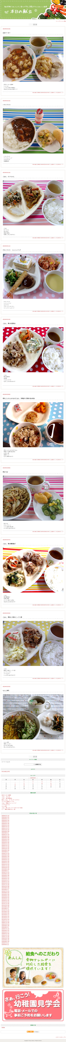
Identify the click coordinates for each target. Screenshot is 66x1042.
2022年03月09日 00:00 (44, 459)
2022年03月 (33, 778)
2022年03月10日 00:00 (44, 386)
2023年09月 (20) (5, 869)
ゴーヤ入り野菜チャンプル (8, 801)
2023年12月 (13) (5, 864)
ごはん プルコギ (6, 796)
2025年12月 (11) (5, 826)
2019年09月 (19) (5, 939)
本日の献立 (35, 92)
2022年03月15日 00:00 (44, 164)
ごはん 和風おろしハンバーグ (9, 803)
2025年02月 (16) (5, 842)
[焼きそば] (33, 498)
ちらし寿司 (6, 690)
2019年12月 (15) (5, 935)
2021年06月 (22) (5, 911)
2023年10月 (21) (5, 867)
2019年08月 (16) (5, 941)
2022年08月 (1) (5, 889)
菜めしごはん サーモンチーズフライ (10, 799)
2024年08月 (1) (5, 851)
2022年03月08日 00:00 (44, 531)
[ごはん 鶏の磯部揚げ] (33, 570)
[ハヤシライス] (33, 131)
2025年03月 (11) (5, 840)
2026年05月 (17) (5, 818)
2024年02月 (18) (5, 861)
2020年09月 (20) (5, 925)
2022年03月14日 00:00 (44, 237)
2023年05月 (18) (5, 875)
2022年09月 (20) (5, 888)
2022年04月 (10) (5, 895)
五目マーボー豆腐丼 (6, 795)
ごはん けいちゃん (8, 176)
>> (36, 24)
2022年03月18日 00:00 (44, 92)
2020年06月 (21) (5, 930)
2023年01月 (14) (5, 881)
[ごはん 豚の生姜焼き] (33, 349)
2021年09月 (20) (5, 907)
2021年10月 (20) (5, 905)
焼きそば (5, 472)
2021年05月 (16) (5, 913)
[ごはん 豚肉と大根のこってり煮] (33, 643)
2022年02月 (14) (5, 899)
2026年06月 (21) (5, 817)
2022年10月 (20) (5, 886)
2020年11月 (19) (5, 922)
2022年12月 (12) (5, 883)
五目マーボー (6, 33)
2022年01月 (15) (5, 900)
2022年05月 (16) (5, 894)
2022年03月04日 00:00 (44, 678)
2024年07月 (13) (5, 853)
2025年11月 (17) (5, 828)
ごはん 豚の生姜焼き (9, 323)
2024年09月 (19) (5, 850)
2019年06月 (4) (5, 944)
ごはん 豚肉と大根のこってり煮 (12, 617)
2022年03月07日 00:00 (44, 604)
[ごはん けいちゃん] (33, 203)
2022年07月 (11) (5, 891)
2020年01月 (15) (5, 933)
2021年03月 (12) (5, 916)
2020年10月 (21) (5, 924)
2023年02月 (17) (5, 880)
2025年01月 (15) (5, 844)
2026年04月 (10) (5, 820)
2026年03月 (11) (5, 822)
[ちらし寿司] (33, 717)
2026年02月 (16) (5, 823)
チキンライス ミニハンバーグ (12, 250)
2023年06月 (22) (5, 873)
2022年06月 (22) (5, 892)
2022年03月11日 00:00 (44, 311)
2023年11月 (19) (5, 866)
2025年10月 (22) (5, 829)
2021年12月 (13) (5, 902)
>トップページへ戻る (61, 21)
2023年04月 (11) (5, 877)
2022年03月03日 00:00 (44, 750)
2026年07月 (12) (5, 815)
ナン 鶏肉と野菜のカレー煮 (8, 809)
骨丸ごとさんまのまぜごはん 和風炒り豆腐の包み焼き (19, 398)
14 (15, 785)
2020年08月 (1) (5, 927)
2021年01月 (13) (5, 919)
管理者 (38, 92)
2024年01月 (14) (5, 862)
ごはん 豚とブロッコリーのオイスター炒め (12, 807)
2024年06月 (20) (5, 855)
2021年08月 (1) (5, 908)
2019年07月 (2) (5, 943)
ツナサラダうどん (6, 804)
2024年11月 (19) (5, 847)
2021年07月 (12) (5, 910)
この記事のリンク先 (54, 92)
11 (50, 783)
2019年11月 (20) (5, 936)
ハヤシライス (6, 104)
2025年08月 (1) (5, 833)
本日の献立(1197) (6, 771)
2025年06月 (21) (5, 836)
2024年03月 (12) (5, 859)
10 (41, 783)
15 (24, 785)
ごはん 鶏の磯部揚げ (9, 543)
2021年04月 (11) (5, 914)
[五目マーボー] (33, 59)
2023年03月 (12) (5, 878)
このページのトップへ (61, 1037)
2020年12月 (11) (5, 921)
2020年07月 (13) (5, 928)
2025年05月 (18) (5, 837)
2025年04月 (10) (5, 839)
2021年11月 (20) (5, 903)
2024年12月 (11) (5, 845)
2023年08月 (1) (5, 870)
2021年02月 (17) (5, 917)
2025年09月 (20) (5, 831)
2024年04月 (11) (5, 858)
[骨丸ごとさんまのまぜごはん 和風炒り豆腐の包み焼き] (33, 424)
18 (51, 785)
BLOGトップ (60, 92)
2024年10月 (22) (5, 848)
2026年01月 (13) (5, 825)
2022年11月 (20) (5, 884)
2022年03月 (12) (5, 897)
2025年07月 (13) (5, 834)
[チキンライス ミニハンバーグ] (33, 276)
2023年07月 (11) (5, 872)
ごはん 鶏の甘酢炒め (7, 798)
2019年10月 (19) (5, 938)
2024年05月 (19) (5, 856)
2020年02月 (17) (5, 932)
